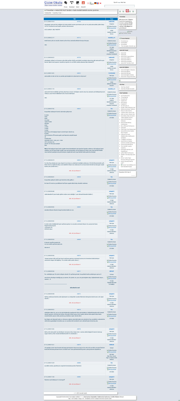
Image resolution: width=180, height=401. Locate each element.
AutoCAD (123, 53)
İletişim (122, 396)
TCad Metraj (124, 97)
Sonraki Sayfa (83, 393)
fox (112, 108)
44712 (79, 37)
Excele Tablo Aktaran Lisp (128, 107)
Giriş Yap (123, 2)
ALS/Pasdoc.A (125, 105)
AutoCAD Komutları (126, 61)
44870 (79, 255)
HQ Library (124, 102)
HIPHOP (112, 271)
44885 (79, 377)
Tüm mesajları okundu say (128, 46)
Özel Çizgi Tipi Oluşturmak (128, 129)
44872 (79, 294)
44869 (79, 239)
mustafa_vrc (111, 37)
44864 (79, 221)
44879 (79, 344)
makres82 (111, 21)
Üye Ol (115, 2)
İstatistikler (124, 42)
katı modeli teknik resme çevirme (86, 10)
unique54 (111, 160)
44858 (79, 177)
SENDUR (111, 344)
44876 (79, 329)
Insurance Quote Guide (105, 398)
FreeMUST (124, 104)
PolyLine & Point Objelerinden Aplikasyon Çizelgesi (127, 136)
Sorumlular (124, 44)
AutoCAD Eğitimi (125, 71)
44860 (79, 191)
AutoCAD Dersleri (126, 73)
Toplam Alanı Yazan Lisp (127, 112)
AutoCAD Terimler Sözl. (127, 63)
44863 (79, 207)
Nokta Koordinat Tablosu (128, 109)
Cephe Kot (124, 100)
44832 (79, 73)
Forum (65, 7)
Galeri (77, 7)
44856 (79, 160)
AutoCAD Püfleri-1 (126, 58)
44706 (79, 21)
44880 (79, 363)
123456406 (111, 73)
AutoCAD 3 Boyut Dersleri (128, 76)
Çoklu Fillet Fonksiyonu (127, 153)
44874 (79, 309)
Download (71, 7)
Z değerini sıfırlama (126, 139)
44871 (79, 271)
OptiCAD (123, 127)
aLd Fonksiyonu (125, 95)
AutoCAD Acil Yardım (63, 10)
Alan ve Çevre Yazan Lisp (128, 114)
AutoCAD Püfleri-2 (126, 59)
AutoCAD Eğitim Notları (127, 75)
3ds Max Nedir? (125, 87)
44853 (79, 108)
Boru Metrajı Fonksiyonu (127, 126)
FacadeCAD (124, 99)
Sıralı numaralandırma (127, 144)
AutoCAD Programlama (127, 56)
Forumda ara (124, 41)
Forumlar (50, 10)
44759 (79, 57)
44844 (79, 89)
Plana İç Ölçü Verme (126, 111)
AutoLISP (123, 54)
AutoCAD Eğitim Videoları (128, 70)
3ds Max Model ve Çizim (127, 88)
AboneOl (83, 7)
